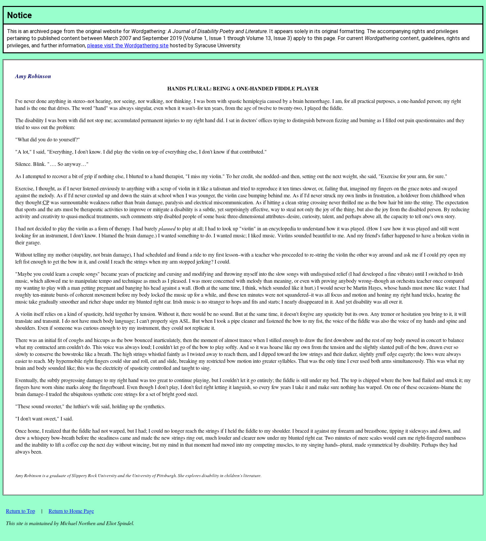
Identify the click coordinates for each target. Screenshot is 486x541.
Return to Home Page (71, 510)
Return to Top (20, 510)
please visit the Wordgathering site (128, 45)
